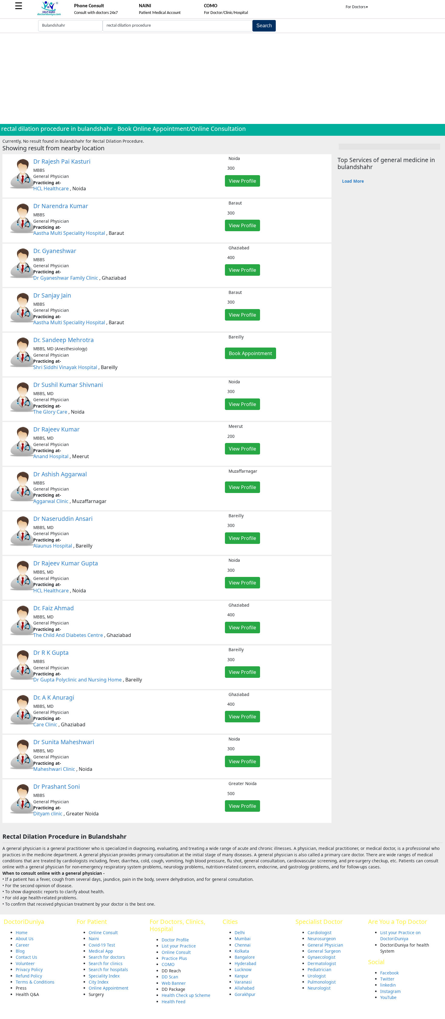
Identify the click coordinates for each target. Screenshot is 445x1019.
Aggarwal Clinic (50, 501)
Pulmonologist (322, 982)
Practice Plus (174, 958)
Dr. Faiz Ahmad (53, 608)
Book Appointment (250, 353)
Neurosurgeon (322, 938)
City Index (98, 982)
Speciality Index (104, 976)
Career (22, 945)
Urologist (317, 976)
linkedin (388, 985)
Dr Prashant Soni (56, 786)
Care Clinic (45, 724)
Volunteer (25, 963)
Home (22, 932)
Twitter (387, 979)
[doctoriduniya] (49, 15)
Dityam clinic (47, 813)
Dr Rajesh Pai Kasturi (62, 161)
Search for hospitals (108, 969)
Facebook (389, 973)
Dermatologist (322, 963)
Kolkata (242, 951)
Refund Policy (29, 976)
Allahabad (244, 988)
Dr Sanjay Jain (52, 295)
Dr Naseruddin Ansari (63, 518)
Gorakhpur (245, 994)
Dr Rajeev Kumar (56, 429)
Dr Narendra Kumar (60, 206)
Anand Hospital (50, 456)
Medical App (101, 951)
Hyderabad (245, 963)
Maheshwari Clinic (54, 769)
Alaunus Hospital (52, 545)
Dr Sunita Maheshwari (63, 742)
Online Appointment (108, 988)
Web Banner (174, 983)
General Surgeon (324, 951)
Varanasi (243, 982)
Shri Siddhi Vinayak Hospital (65, 367)
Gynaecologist (321, 957)
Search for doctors (107, 957)
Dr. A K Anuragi (53, 697)
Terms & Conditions (35, 982)
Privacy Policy (29, 969)
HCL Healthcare (51, 188)
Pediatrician (319, 969)
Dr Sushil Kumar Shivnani (68, 385)
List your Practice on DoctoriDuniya (400, 935)
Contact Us (26, 957)
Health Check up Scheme (186, 995)
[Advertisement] (222, 78)
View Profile (242, 181)
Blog (20, 951)
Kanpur (242, 976)
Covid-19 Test (102, 945)
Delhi (240, 932)
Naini (94, 938)
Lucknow (243, 969)
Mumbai (243, 938)
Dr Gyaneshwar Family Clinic (65, 278)
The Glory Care (50, 411)
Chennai (243, 945)
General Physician (325, 945)
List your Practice (179, 946)
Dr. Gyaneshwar (54, 251)
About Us (25, 938)
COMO (168, 964)
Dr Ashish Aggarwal (60, 474)
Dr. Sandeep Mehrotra (63, 340)
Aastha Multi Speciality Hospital (69, 233)
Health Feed (173, 1001)
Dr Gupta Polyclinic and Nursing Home (77, 679)
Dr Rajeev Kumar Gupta (65, 563)
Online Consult (103, 932)
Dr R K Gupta (51, 652)
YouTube (388, 997)
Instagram (390, 991)
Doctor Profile (175, 940)
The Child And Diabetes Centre (68, 635)
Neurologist (319, 988)
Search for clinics (106, 963)
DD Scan (170, 977)
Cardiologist (319, 932)
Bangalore (245, 957)
